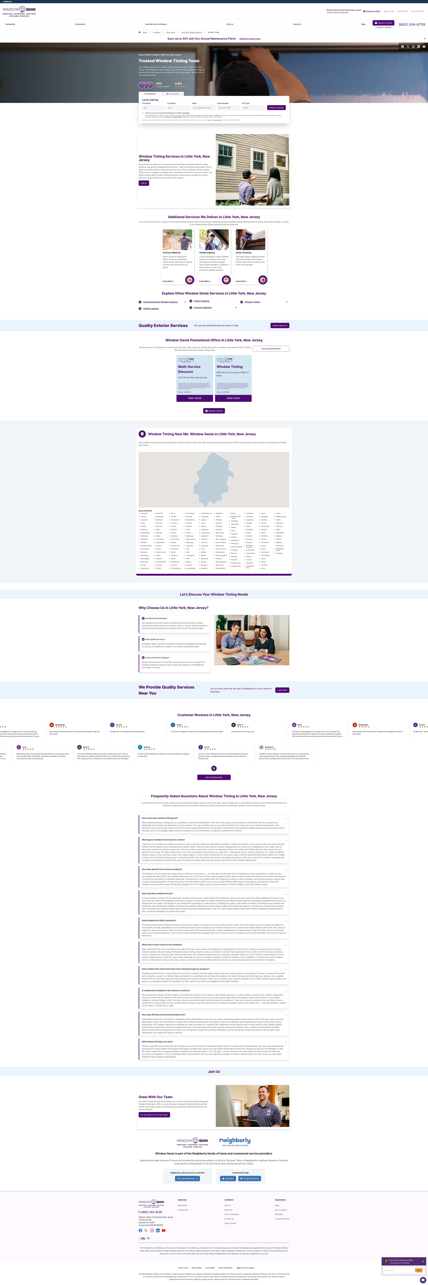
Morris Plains (220, 533)
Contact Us (229, 1219)
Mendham (204, 565)
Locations (156, 32)
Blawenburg (144, 555)
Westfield (279, 536)
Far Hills (173, 526)
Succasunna (265, 542)
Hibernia (188, 533)
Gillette (173, 552)
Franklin (173, 542)
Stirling (263, 533)
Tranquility (264, 565)
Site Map (279, 1214)
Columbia (159, 558)
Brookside (159, 523)
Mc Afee (203, 562)
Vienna (278, 513)
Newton (233, 513)
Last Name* (171, 103)
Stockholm (264, 536)
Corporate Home (282, 1219)
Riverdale (249, 536)
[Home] (140, 32)
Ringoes (248, 533)
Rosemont (249, 542)
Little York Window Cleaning (191, 32)
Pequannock (235, 540)
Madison (203, 552)
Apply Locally (389, 11)
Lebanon (203, 526)
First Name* (146, 103)
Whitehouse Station (279, 549)
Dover (173, 513)
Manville (203, 555)
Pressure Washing (171, 252)
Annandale (144, 520)
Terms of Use (183, 1268)
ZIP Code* (246, 103)
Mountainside (220, 552)
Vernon (263, 568)
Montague (219, 526)
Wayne (278, 529)
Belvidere (144, 542)
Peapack (234, 537)
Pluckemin (234, 560)
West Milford (280, 533)
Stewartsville (265, 526)
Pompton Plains (236, 566)
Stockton (264, 539)
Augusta (143, 526)
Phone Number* (223, 103)
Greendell (189, 516)
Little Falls (204, 539)
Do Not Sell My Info (225, 1268)
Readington (249, 529)
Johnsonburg (190, 555)
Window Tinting (252, 302)
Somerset (249, 560)
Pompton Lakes (236, 563)
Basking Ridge (145, 533)
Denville (158, 568)
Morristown (219, 536)
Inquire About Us (280, 325)
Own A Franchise (231, 1214)
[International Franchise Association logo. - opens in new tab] (142, 1238)
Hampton (189, 526)
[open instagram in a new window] (413, 47)
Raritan (248, 526)
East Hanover (175, 520)
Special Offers (402, 11)
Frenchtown (174, 549)
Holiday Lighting (207, 252)
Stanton (263, 523)
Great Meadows (176, 568)
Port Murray (249, 513)
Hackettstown (190, 520)
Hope (187, 549)
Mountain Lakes (221, 549)
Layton (203, 523)
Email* (194, 103)
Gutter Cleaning (243, 252)
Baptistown (144, 529)
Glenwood (174, 565)
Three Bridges (265, 555)
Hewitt (188, 529)
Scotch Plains (250, 550)
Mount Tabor (220, 545)
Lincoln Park (205, 536)
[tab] (150, 94)
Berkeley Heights (146, 545)
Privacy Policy (177, 117)
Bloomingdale (145, 558)
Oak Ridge (234, 521)
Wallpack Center (281, 516)
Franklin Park (175, 545)
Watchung (279, 526)
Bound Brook (145, 568)
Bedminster (144, 536)
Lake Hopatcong (206, 513)
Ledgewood (204, 529)
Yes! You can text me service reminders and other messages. (167, 113)
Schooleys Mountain (249, 546)
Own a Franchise (417, 11)
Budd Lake (159, 526)
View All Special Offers (271, 349)
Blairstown (144, 552)
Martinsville (204, 558)
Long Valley (204, 545)
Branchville (159, 513)
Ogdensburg (235, 524)
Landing (203, 520)
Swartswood (265, 552)
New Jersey (170, 32)
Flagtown (174, 529)
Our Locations (281, 1210)
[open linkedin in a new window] (418, 47)
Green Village (190, 513)
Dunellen (174, 516)
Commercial (80, 24)
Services (182, 1200)
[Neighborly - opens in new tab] (148, 1238)
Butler (158, 529)
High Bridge (189, 536)
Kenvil (188, 558)
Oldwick (233, 527)
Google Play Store (250, 1179)
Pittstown (234, 553)
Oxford (233, 530)
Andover (143, 516)
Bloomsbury (144, 562)
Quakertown (250, 520)
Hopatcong (189, 545)
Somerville (249, 563)
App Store (229, 1179)
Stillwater (264, 529)
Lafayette (189, 565)
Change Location (372, 11)
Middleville (219, 513)
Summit (263, 545)
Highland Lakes (191, 539)
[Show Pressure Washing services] (236, 307)
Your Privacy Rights (247, 1268)
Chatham (159, 545)
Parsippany (234, 534)
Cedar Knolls (160, 539)
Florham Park (175, 539)
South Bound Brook (250, 567)
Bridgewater (160, 516)
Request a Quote (385, 23)
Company (229, 1200)
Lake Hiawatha (190, 568)
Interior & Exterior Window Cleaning (160, 302)
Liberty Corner (205, 533)
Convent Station (161, 562)
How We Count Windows (156, 24)
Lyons (203, 549)
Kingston (188, 562)
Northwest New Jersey (236, 517)
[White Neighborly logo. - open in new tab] (7, 1)
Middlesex (204, 568)
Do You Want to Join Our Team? (154, 1115)
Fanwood (174, 523)
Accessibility (210, 1268)
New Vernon (220, 565)
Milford (218, 516)
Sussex (263, 549)
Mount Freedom (221, 542)
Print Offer (194, 398)
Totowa (263, 558)
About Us (297, 24)
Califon (158, 536)
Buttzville (159, 533)
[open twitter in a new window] (408, 47)
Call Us (144, 183)
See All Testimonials (214, 777)
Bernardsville (145, 549)
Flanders (173, 533)
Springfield (264, 516)
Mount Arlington (221, 539)
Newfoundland (220, 568)
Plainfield (234, 556)
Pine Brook (234, 550)
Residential (10, 24)
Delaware (159, 565)
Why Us (230, 24)
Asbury (143, 523)
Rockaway (249, 539)
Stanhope (264, 520)
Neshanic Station (221, 555)
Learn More (168, 281)
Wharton (278, 539)
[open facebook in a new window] (402, 47)
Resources (280, 1200)
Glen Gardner (175, 562)
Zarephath (279, 553)
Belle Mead (144, 539)
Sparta (263, 513)
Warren (278, 520)
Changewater (160, 542)
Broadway (159, 520)
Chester (158, 549)
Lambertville (205, 516)
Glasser (173, 558)
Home (145, 32)
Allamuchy (144, 513)
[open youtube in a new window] (424, 47)
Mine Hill (218, 523)
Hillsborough (190, 542)
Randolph (249, 523)
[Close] (425, 39)
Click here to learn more (249, 39)
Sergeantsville (250, 553)
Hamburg (189, 523)
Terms (168, 117)
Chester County (161, 552)
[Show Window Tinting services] (286, 302)
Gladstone (174, 555)
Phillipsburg (234, 543)
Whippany (279, 542)
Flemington (174, 536)
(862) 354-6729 (412, 24)
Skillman (248, 556)
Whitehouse (279, 545)
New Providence (221, 562)
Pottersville (249, 516)
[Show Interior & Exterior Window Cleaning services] (185, 302)
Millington (219, 520)
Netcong (218, 558)
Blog (363, 24)
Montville (219, 529)
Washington (279, 523)
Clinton (158, 555)
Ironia (187, 552)
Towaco (263, 562)
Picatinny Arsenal (236, 547)
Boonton (143, 565)
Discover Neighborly (187, 1179)
